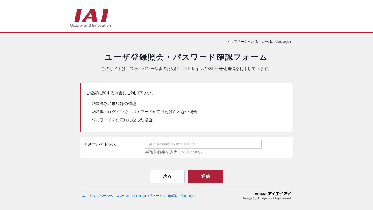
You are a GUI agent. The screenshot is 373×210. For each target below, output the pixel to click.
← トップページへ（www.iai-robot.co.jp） (115, 196)
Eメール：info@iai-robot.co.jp (172, 196)
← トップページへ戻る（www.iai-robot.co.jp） (256, 42)
